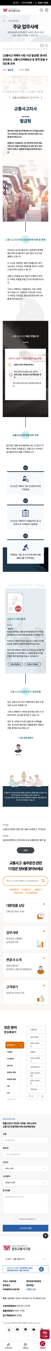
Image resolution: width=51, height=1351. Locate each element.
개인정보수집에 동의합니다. (27, 1219)
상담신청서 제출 (25, 1228)
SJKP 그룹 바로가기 (15, 1259)
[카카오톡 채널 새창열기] (25, 1329)
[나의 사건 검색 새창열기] (9, 1329)
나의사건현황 (26, 2)
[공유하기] (46, 46)
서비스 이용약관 (9, 1281)
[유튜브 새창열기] (33, 1329)
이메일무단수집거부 (11, 1289)
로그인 (15, 2)
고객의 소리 (31, 1289)
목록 (25, 850)
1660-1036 (43, 2)
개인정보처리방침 (33, 1281)
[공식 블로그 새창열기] (17, 1329)
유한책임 (30, 1285)
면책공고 (6, 1285)
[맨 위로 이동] (45, 1235)
